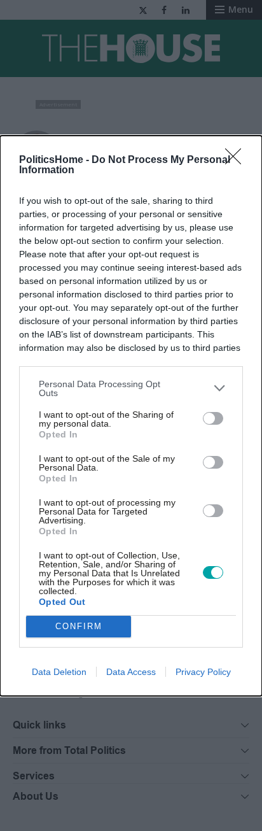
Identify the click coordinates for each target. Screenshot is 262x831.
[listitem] (131, 388)
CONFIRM (78, 626)
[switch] (213, 418)
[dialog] (131, 416)
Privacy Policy (203, 672)
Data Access (131, 672)
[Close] (237, 160)
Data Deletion (59, 672)
